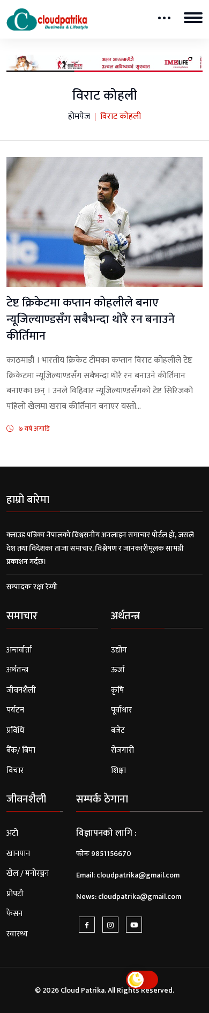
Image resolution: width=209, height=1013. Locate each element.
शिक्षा (118, 770)
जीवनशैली (21, 690)
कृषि (117, 690)
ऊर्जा (118, 670)
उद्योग (119, 650)
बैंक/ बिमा (20, 750)
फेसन (14, 913)
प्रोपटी (15, 894)
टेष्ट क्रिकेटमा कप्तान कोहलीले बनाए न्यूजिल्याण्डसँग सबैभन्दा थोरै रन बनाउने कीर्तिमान (90, 319)
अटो (12, 833)
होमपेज (79, 116)
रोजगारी (122, 750)
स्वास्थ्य (17, 934)
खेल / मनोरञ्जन (27, 873)
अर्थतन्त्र (17, 670)
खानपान (18, 853)
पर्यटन (15, 710)
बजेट (118, 730)
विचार (15, 770)
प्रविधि (15, 730)
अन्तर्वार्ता (19, 650)
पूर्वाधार (121, 710)
